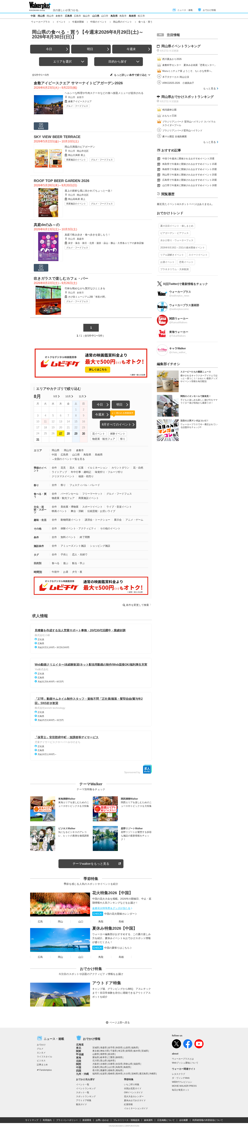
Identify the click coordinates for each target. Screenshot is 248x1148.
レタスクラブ (178, 1074)
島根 (121, 921)
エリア (38, 450)
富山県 (103, 1060)
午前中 (55, 571)
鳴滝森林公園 (169, 109)
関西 (78, 1064)
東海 (78, 1057)
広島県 (68, 15)
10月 (68, 396)
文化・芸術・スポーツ (40, 509)
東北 (78, 1047)
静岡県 (119, 1057)
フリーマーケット (92, 493)
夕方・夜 (77, 571)
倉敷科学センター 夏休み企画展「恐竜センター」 (189, 65)
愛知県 (95, 1057)
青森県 (103, 1047)
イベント (61, 21)
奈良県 (119, 1064)
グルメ (40, 1048)
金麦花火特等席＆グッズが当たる (111, 908)
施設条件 (39, 546)
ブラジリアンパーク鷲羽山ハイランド (182, 130)
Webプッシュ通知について (185, 1063)
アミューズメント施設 (73, 545)
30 (83, 433)
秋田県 (119, 1047)
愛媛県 (103, 1070)
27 (60, 433)
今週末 (131, 49)
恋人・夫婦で (79, 554)
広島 (40, 921)
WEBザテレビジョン (182, 1082)
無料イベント (68, 537)
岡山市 (50, 15)
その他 (37, 528)
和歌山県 (128, 1064)
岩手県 (111, 1047)
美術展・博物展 (69, 506)
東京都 (95, 1051)
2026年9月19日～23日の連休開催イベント (182, 247)
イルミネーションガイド (136, 1108)
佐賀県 (103, 1073)
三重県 (111, 1057)
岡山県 (41, 15)
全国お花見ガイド (132, 1088)
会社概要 (183, 1120)
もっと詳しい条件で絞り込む (130, 74)
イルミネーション (97, 467)
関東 (78, 1051)
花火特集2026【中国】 (112, 893)
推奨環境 (86, 1120)
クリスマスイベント (63, 476)
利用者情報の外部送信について (207, 1120)
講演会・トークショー (97, 519)
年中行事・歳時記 (81, 472)
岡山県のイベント (122, 21)
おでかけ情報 (209, 10)
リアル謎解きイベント (172, 254)
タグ (36, 554)
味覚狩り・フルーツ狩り (109, 472)
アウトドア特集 (106, 983)
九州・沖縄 (82, 1073)
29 (75, 433)
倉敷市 (59, 15)
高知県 (119, 1070)
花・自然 (138, 467)
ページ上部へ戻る (119, 1022)
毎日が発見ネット (180, 1090)
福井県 (111, 1060)
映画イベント (59, 511)
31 (37, 439)
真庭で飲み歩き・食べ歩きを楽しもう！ (87, 234)
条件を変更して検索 (137, 604)
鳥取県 (114, 15)
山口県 (95, 15)
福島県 (134, 1047)
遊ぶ (65, 563)
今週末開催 (78, 21)
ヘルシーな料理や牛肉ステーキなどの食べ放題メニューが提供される (104, 93)
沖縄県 (152, 1073)
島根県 (132, 15)
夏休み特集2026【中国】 (114, 928)
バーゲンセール (69, 493)
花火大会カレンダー (134, 1096)
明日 (90, 49)
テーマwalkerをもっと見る (91, 863)
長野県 (103, 1054)
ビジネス (41, 1060)
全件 (54, 467)
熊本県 (119, 1073)
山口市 (104, 15)
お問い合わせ (102, 1120)
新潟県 (111, 1054)
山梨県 (95, 1054)
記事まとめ (42, 1064)
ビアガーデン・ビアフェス (174, 233)
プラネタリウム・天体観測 (174, 269)
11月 (81, 396)
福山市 (86, 15)
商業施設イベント (88, 498)
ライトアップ (59, 472)
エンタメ (41, 1052)
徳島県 (111, 1070)
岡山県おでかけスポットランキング (187, 97)
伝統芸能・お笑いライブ (101, 511)
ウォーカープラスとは (183, 1059)
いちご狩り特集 (131, 1084)
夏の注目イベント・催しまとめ (176, 225)
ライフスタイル (44, 1056)
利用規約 (47, 1120)
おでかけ (41, 1044)
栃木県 (137, 1051)
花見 (63, 467)
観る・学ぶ (78, 563)
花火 (72, 467)
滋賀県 (137, 1064)
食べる (55, 563)
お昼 (65, 571)
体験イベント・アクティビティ (78, 528)
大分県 (127, 1073)
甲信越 (80, 1054)
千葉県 (113, 1051)
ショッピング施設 (100, 545)
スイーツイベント (198, 254)
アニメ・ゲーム (134, 519)
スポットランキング (86, 1096)
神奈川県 (104, 1051)
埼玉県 (121, 1051)
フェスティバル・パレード (85, 485)
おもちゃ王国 (169, 115)
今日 (49, 49)
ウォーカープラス (40, 21)
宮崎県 (134, 1073)
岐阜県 (103, 1057)
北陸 (78, 1060)
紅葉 (81, 467)
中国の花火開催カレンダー (114, 913)
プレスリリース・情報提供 (126, 1120)
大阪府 (95, 1064)
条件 (36, 537)
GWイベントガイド (133, 1092)
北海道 (80, 1044)
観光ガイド (81, 1104)
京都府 (103, 1064)
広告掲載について (166, 1120)
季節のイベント (40, 469)
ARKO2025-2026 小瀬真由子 (178, 83)
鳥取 (100, 921)
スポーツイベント (92, 506)
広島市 (77, 15)
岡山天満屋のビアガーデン (80, 146)
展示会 (118, 519)
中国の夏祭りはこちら (111, 947)
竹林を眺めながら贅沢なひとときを (85, 288)
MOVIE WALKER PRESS (184, 1086)
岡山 (60, 921)
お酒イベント (167, 262)
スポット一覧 (82, 1092)
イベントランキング (86, 1088)
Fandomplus (45, 1070)
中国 (33, 15)
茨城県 (144, 1051)
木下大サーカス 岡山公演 (175, 77)
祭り (122, 438)
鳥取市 (123, 15)
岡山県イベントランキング (181, 46)
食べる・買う (40, 495)
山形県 (127, 1047)
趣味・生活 (40, 519)
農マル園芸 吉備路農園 (174, 136)
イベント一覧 (82, 1084)
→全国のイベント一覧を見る (68, 458)
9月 (55, 396)
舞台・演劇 (77, 511)
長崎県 (111, 1073)
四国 (78, 1070)
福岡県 (95, 1073)
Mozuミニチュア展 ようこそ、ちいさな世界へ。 (188, 71)
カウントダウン (120, 467)
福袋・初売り (86, 476)
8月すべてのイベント (116, 424)
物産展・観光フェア (103, 438)
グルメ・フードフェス (77, 106)
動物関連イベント (71, 519)
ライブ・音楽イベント (119, 506)
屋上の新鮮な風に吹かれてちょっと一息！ (89, 190)
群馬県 (129, 1051)
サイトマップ (31, 1120)
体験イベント (117, 433)
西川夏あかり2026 (172, 59)
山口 (80, 921)
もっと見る (209, 88)
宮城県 (95, 1047)
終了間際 (85, 537)
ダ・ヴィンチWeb (181, 1078)
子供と (64, 554)
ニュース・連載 (185, 10)
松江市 (141, 15)
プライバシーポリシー (67, 1120)
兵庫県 (111, 1064)
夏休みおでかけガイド (135, 1100)
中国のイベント (98, 21)
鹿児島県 (143, 1073)
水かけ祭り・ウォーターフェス (176, 240)
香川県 (95, 1070)
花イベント (98, 433)
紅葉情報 (128, 1104)
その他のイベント (110, 528)
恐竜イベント (186, 262)
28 (68, 433)
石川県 (95, 1060)
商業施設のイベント (76, 159)
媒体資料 (148, 1120)
